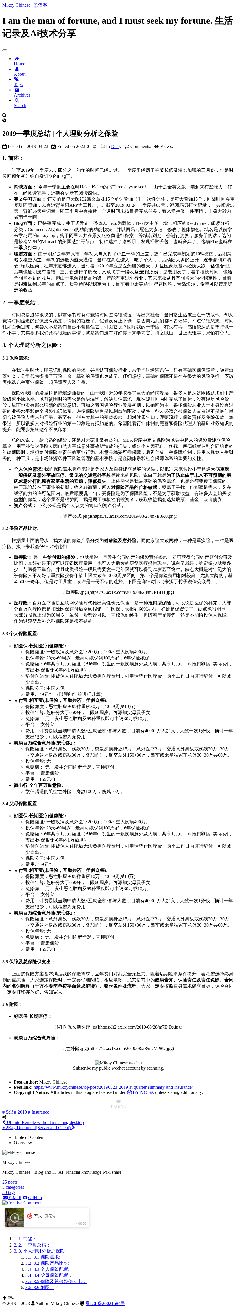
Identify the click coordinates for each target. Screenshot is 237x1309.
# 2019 (20, 1112)
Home (19, 63)
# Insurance (38, 1112)
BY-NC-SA (143, 1092)
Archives (22, 95)
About (19, 74)
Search (20, 105)
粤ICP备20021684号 (105, 1303)
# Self (7, 1112)
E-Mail (14, 1197)
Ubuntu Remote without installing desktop (44, 1122)
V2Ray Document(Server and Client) (37, 1127)
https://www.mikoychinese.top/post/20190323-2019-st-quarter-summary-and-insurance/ (113, 1087)
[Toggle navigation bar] (4, 50)
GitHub (35, 1197)
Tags (18, 84)
